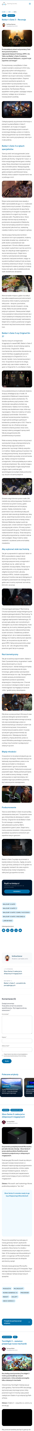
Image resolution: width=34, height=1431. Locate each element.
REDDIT (6, 1297)
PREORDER (25, 1292)
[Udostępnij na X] (16, 930)
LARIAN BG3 (7, 920)
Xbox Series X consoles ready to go (17, 1193)
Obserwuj (17, 891)
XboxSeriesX (23, 1196)
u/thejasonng (12, 1196)
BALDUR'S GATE (9, 904)
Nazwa (4, 1037)
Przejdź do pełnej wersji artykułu (12, 1322)
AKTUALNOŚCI (7, 1337)
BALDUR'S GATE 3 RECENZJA (14, 916)
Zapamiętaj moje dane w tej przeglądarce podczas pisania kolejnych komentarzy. (15, 1055)
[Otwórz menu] (30, 3)
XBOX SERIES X (9, 1301)
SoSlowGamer (11, 24)
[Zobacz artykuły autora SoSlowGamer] (4, 25)
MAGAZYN (7, 1288)
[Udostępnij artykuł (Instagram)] (7, 930)
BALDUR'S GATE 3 (10, 908)
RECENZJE (11, 15)
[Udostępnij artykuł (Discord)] (20, 930)
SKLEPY (15, 1297)
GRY (9, 12)
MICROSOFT (18, 1288)
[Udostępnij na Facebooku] (3, 930)
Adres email (5, 1046)
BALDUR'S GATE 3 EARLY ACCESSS (16, 912)
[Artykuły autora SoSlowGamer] (7, 958)
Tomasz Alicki (10, 1121)
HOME (3, 12)
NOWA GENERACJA (10, 1292)
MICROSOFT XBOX (16, 1110)
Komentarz (5, 1014)
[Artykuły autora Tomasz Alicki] (4, 1122)
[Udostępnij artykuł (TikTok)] (12, 930)
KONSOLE (5, 1110)
